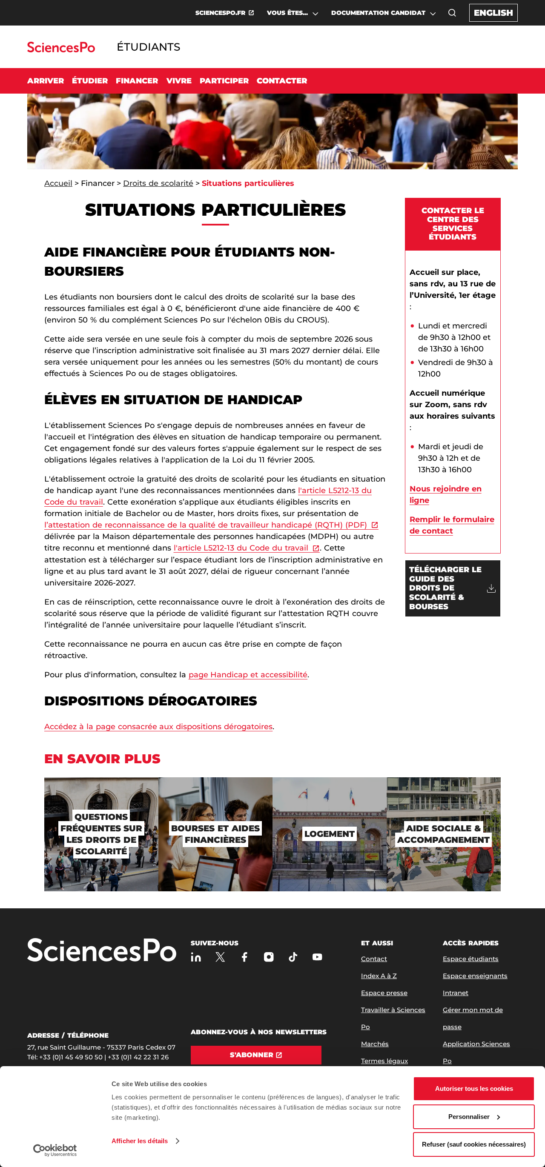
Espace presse (384, 993)
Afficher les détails (140, 1140)
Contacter (282, 81)
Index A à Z (379, 976)
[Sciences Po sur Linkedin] (196, 957)
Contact (374, 959)
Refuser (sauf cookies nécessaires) (474, 1144)
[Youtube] (317, 957)
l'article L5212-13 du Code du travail (241, 548)
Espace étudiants (471, 959)
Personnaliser (469, 1116)
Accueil (58, 183)
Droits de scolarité (158, 183)
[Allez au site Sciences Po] (61, 50)
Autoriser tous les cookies (474, 1088)
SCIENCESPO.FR (220, 13)
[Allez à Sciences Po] (101, 950)
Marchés (375, 1044)
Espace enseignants (475, 976)
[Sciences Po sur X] (220, 957)
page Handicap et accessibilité (248, 674)
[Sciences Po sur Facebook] (244, 957)
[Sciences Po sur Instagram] (269, 957)
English (493, 13)
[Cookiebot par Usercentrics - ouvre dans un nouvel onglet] (55, 1150)
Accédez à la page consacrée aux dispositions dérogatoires (158, 726)
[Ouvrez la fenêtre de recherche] (452, 13)
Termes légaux (384, 1061)
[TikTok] (293, 957)
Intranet (455, 993)
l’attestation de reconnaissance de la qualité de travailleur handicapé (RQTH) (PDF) (205, 525)
